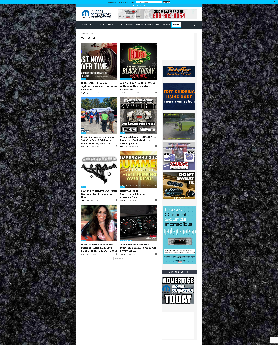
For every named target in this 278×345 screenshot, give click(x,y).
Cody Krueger (85, 93)
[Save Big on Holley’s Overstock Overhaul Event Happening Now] (99, 169)
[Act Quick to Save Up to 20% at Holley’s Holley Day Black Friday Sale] (138, 61)
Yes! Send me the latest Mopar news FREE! (121, 2)
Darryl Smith (85, 200)
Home (83, 34)
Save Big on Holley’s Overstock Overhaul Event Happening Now (99, 194)
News (83, 79)
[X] (141, 5)
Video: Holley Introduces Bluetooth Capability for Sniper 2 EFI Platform (138, 248)
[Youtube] (144, 5)
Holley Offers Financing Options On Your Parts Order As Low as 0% (99, 86)
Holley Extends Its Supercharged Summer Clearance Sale (133, 194)
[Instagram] (137, 5)
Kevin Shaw (123, 93)
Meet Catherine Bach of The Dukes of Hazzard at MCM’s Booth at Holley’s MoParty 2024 (99, 248)
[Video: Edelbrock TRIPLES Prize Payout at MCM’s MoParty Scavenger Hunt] (138, 115)
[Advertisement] (178, 46)
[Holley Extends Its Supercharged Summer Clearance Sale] (138, 169)
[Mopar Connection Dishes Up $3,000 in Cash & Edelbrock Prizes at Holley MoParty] (99, 115)
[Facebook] (133, 5)
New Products (126, 79)
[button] (194, 24)
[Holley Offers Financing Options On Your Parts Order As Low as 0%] (99, 61)
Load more (118, 259)
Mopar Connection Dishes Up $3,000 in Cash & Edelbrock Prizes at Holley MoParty (97, 140)
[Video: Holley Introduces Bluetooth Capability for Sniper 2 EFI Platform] (138, 223)
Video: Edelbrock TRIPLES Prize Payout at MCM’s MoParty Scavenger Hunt (138, 140)
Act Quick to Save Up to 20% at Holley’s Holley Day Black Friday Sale (137, 86)
